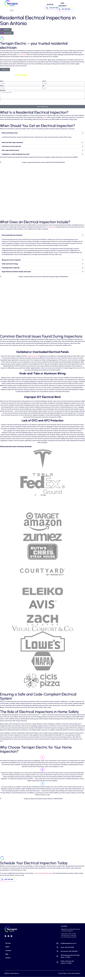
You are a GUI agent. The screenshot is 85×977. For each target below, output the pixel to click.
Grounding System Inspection (11, 268)
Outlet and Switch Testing (10, 264)
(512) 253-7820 (53, 8)
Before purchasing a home (10, 133)
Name (1, 81)
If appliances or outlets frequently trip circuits (15, 154)
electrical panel (49, 227)
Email (44, 81)
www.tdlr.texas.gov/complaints (69, 937)
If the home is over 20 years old (11, 146)
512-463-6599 (73, 935)
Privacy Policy (41, 104)
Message (2, 90)
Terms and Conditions (73, 973)
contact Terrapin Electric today (43, 873)
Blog (6, 954)
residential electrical (33, 356)
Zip (43, 85)
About (7, 947)
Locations (8, 950)
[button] (42, 133)
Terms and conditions (29, 104)
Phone (2, 85)
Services (8, 943)
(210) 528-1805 (65, 9)
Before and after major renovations (12, 142)
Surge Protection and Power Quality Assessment (16, 271)
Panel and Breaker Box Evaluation (12, 235)
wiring (44, 117)
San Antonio (22, 54)
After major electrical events (10, 150)
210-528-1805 (21, 75)
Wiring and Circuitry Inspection (11, 260)
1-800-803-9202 (65, 935)
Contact (7, 958)
